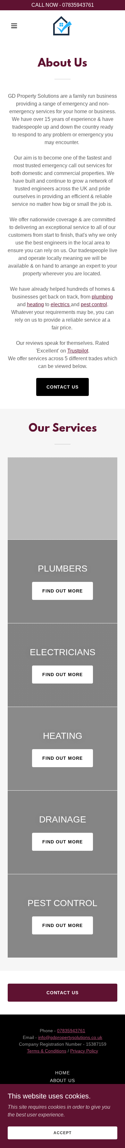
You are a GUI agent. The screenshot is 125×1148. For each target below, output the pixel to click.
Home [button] (62, 1072)
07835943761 (71, 1030)
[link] (62, 26)
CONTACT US (62, 387)
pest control (94, 304)
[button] (16, 25)
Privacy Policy (84, 1050)
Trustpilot (77, 351)
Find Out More (62, 590)
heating (35, 304)
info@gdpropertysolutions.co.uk (70, 1037)
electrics (60, 304)
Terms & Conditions (46, 1050)
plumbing (102, 296)
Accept (62, 1132)
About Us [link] (62, 1080)
